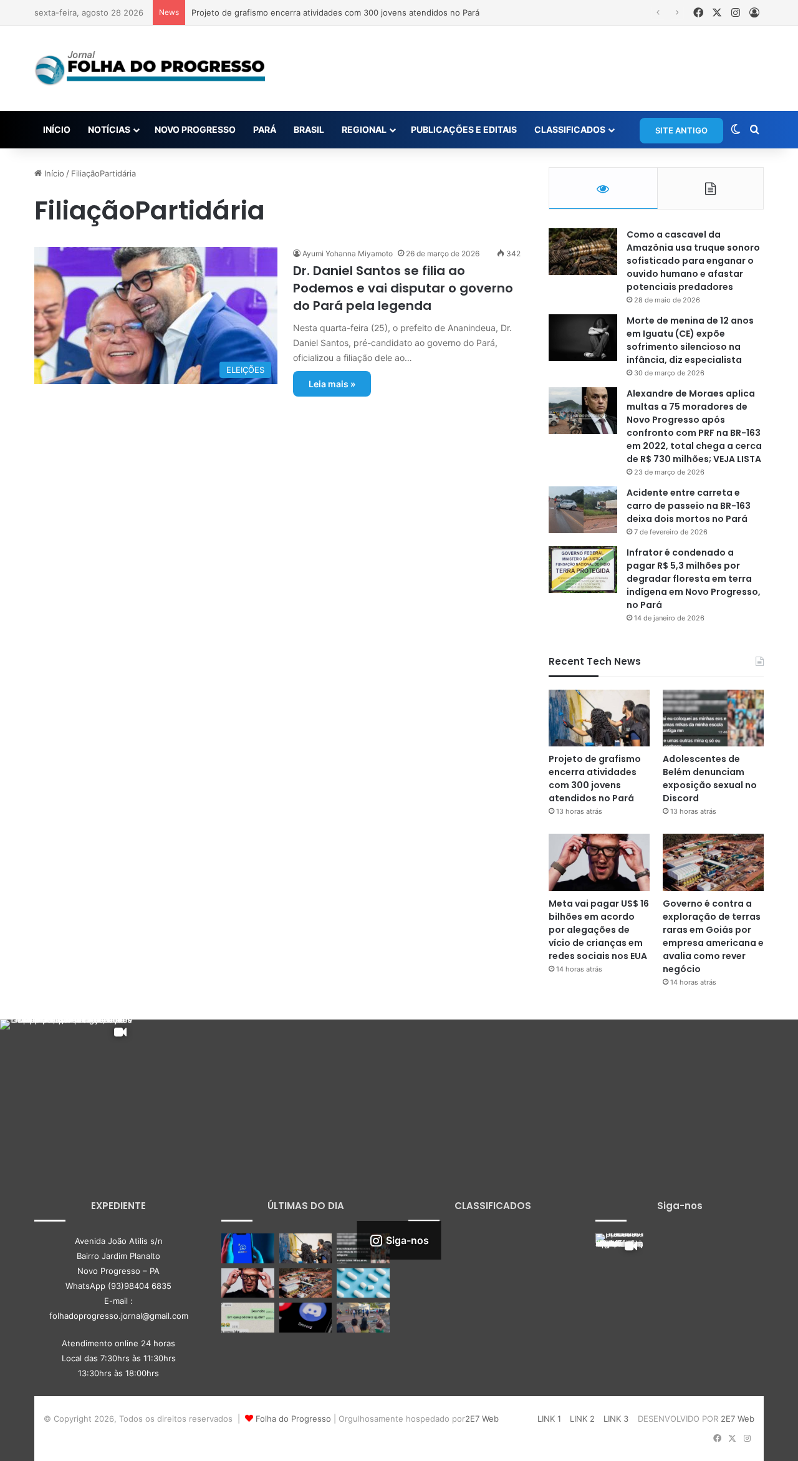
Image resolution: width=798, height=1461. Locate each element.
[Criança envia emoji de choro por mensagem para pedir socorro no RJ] (247, 1318)
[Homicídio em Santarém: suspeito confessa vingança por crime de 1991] (363, 1318)
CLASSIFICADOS (569, 129)
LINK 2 (582, 1419)
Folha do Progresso (293, 1419)
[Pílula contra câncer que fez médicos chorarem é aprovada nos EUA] (363, 1283)
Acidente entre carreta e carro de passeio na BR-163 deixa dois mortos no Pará (689, 505)
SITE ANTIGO (681, 130)
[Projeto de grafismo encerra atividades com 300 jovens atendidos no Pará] (599, 718)
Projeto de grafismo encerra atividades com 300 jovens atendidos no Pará (335, 12)
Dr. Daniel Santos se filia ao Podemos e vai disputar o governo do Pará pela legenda (403, 288)
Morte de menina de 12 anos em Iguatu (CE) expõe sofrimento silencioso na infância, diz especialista (690, 340)
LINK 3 (615, 1419)
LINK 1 (549, 1419)
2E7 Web (482, 1419)
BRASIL (309, 129)
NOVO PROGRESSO (195, 129)
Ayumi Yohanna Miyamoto (347, 253)
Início (53, 173)
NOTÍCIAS (109, 129)
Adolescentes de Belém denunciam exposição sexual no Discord (710, 778)
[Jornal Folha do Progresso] (149, 68)
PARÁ (264, 129)
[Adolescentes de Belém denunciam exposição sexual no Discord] (713, 718)
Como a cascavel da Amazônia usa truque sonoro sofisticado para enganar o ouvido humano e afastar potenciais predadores (693, 260)
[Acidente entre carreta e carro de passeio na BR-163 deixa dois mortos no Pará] (583, 509)
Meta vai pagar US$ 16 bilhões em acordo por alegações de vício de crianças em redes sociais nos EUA (599, 929)
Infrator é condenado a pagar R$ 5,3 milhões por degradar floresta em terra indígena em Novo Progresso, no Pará (694, 578)
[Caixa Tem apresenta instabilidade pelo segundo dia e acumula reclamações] (247, 1248)
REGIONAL (364, 129)
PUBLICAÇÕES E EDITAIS (464, 129)
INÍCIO (56, 129)
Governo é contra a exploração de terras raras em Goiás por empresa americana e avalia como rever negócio (713, 936)
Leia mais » (332, 384)
